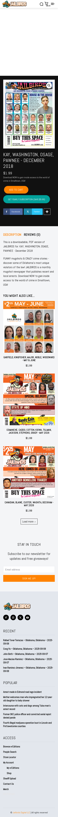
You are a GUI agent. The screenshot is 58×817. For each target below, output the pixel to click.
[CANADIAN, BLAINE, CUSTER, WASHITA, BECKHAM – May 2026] (29, 472)
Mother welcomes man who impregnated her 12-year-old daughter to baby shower (27, 699)
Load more (28, 521)
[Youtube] (27, 617)
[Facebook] (6, 617)
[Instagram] (13, 617)
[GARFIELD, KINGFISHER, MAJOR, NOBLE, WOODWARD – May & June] (29, 327)
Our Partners (9, 793)
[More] (47, 211)
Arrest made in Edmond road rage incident (22, 691)
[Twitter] (20, 617)
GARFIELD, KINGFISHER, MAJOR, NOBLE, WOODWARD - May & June (29, 359)
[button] (49, 85)
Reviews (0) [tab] (32, 235)
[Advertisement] (29, 45)
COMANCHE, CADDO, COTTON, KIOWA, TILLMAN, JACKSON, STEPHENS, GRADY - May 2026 (29, 431)
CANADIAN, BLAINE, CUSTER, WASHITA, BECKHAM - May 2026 (29, 504)
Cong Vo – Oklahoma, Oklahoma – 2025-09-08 (24, 648)
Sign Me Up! (29, 578)
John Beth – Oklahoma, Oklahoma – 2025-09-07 (25, 653)
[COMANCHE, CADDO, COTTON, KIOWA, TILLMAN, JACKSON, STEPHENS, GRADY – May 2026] (29, 399)
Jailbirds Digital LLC (21, 812)
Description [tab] (12, 235)
